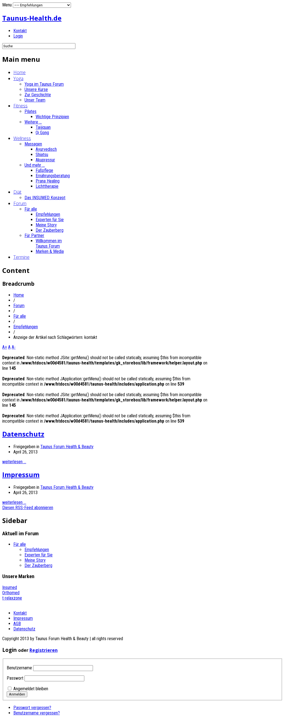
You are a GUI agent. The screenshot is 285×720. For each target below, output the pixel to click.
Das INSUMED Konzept (44, 197)
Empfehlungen (48, 214)
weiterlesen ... (14, 461)
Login (18, 36)
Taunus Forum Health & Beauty (67, 446)
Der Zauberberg (49, 230)
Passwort (15, 678)
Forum (19, 203)
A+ (4, 347)
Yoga (18, 78)
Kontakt (20, 30)
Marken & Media (50, 251)
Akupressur (45, 159)
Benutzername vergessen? (36, 713)
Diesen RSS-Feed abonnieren (27, 507)
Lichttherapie (47, 186)
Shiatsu (42, 154)
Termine (21, 257)
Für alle (30, 209)
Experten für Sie (50, 219)
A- (14, 347)
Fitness (20, 106)
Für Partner (34, 235)
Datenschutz (23, 433)
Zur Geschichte (37, 94)
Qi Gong (42, 132)
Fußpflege (44, 170)
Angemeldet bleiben (30, 688)
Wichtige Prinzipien (52, 116)
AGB (17, 623)
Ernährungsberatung (53, 175)
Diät (17, 192)
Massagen (33, 144)
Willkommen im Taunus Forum (49, 243)
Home (19, 72)
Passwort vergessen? (32, 707)
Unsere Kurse (36, 89)
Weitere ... (33, 122)
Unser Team (34, 100)
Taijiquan (43, 127)
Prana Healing (48, 181)
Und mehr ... (34, 165)
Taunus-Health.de (32, 18)
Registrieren (44, 650)
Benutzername (19, 667)
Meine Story (46, 225)
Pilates (30, 111)
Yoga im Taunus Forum (44, 84)
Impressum (21, 474)
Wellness (22, 138)
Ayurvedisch (46, 149)
